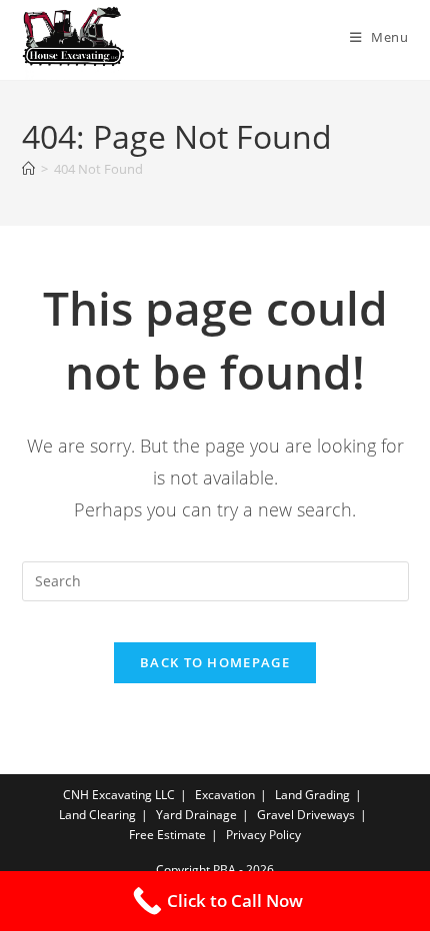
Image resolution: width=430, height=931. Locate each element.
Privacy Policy (263, 834)
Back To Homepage (215, 662)
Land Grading (312, 794)
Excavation (225, 794)
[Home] (28, 169)
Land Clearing (97, 814)
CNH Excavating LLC (119, 794)
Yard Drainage (196, 814)
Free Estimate (167, 834)
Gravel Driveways (306, 814)
